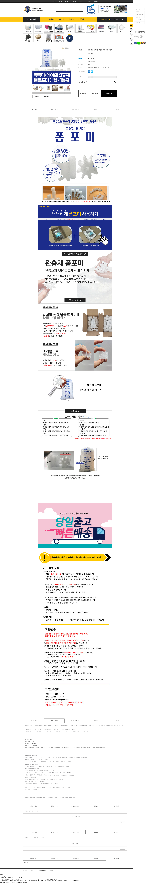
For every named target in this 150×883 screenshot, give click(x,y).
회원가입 (60, 1)
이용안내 (51, 870)
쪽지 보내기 (88, 1)
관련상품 (116, 109)
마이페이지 (131, 38)
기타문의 (71, 19)
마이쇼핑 (80, 1)
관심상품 (131, 33)
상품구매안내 (54, 109)
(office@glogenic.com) (20, 880)
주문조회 (74, 1)
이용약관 (32, 870)
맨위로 (131, 43)
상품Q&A (96, 109)
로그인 (54, 1)
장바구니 (67, 1)
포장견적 (61, 19)
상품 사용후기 (139, 14)
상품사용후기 (75, 109)
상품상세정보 (33, 109)
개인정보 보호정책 (42, 870)
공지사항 (131, 41)
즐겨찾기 (96, 1)
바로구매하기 (109, 93)
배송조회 (131, 36)
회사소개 (25, 870)
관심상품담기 (95, 93)
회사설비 (52, 19)
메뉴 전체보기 (31, 19)
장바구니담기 (84, 93)
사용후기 (81, 19)
